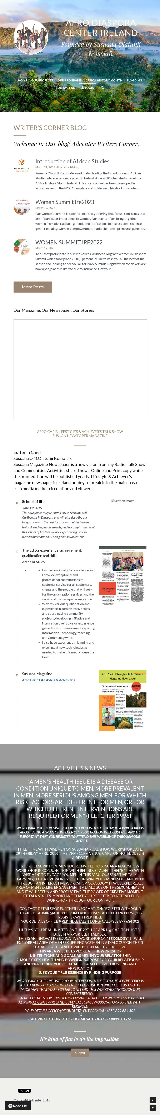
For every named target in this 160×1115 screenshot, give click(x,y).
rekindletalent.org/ (81, 921)
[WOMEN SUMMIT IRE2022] (22, 247)
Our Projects (42, 80)
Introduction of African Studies (72, 161)
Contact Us (65, 87)
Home (22, 80)
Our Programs (69, 80)
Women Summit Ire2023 (64, 202)
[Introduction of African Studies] (22, 166)
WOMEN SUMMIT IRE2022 (69, 242)
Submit (80, 1053)
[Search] (102, 88)
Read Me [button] (20, 1106)
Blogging (134, 80)
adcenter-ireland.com (75, 913)
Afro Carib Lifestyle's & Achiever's (48, 680)
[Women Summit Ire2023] (22, 206)
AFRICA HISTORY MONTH (104, 80)
